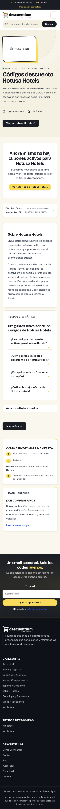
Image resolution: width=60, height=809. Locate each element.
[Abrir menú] (53, 15)
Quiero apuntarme (30, 602)
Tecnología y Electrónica (16, 696)
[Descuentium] (17, 631)
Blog (5, 760)
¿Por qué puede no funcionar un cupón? (29, 374)
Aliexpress (8, 725)
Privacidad (8, 771)
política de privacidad (37, 609)
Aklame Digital (49, 791)
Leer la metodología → (19, 525)
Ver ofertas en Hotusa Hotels (30, 187)
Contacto (8, 755)
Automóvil (8, 664)
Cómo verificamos (12, 749)
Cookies (7, 776)
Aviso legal (8, 765)
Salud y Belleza (11, 691)
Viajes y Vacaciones (13, 701)
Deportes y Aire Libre (14, 675)
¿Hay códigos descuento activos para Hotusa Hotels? (29, 341)
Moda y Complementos (15, 680)
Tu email (30, 586)
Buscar (49, 24)
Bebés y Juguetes (12, 669)
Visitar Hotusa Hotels (20, 123)
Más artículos (14, 426)
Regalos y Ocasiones (14, 685)
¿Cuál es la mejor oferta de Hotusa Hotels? (28, 389)
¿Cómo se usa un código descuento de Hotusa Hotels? (30, 358)
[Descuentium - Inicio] (17, 15)
